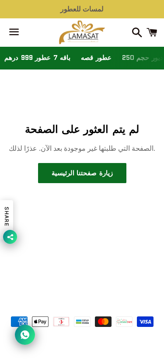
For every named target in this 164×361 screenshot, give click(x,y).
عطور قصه (96, 57)
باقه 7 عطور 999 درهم (37, 57)
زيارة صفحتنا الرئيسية (82, 173)
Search (82, 268)
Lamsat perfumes (94, 297)
